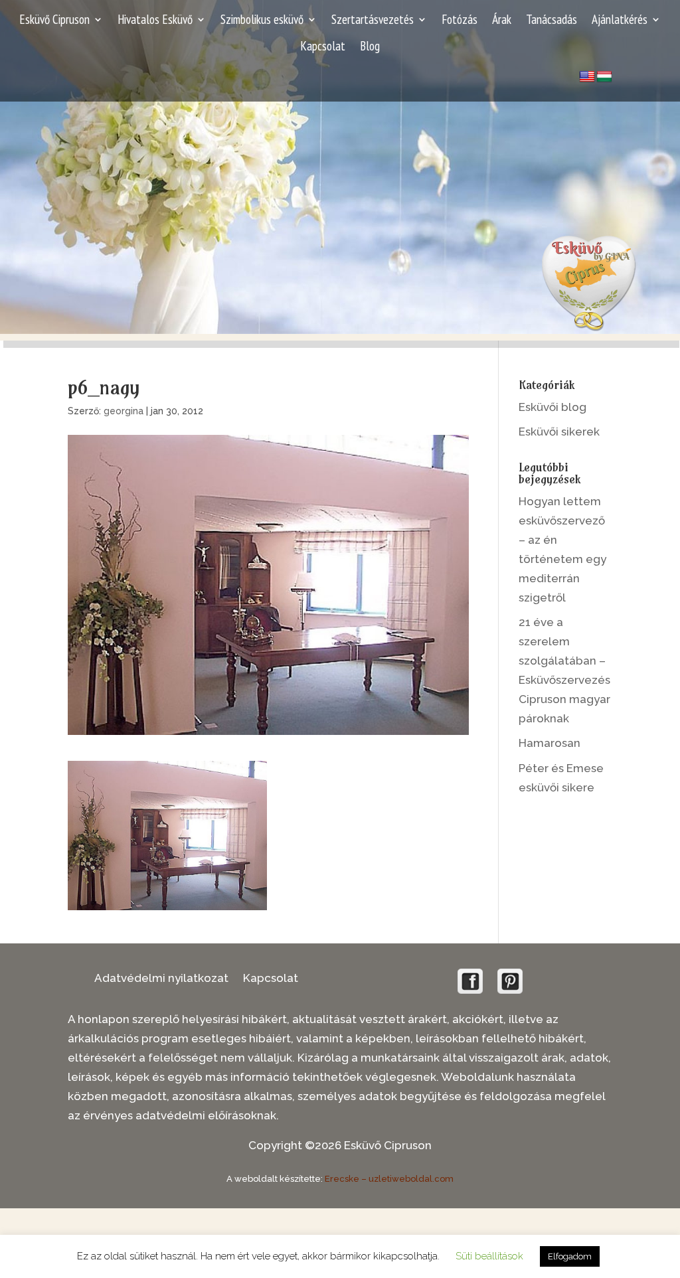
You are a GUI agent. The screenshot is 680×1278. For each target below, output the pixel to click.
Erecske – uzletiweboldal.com (389, 1179)
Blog (370, 47)
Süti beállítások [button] (489, 1256)
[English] (587, 77)
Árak (501, 21)
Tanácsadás (551, 21)
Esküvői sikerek (559, 431)
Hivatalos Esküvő (155, 21)
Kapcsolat (322, 47)
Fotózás (459, 21)
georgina (123, 411)
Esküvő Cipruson (54, 21)
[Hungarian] (604, 77)
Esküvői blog (552, 407)
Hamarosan (549, 743)
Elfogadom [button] (570, 1256)
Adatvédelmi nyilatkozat (161, 979)
